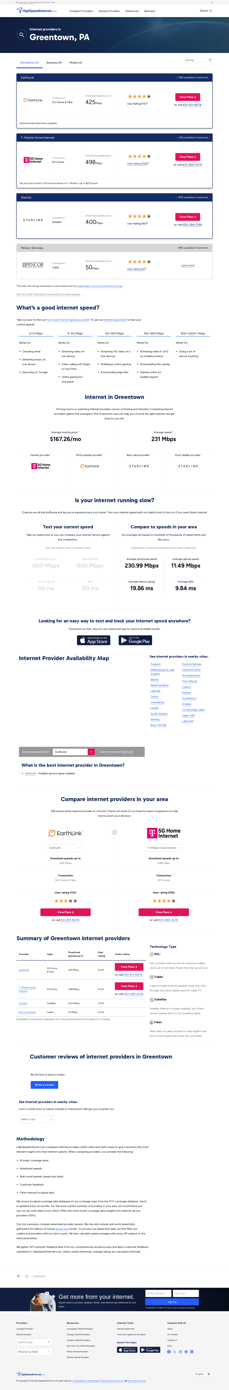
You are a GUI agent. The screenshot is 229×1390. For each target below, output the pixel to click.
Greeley (186, 704)
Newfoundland (159, 685)
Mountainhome (191, 675)
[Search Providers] (48, 1342)
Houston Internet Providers (78, 1340)
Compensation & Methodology (85, 1381)
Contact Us (172, 1340)
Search (204, 10)
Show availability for (36, 752)
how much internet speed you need (67, 319)
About (170, 1329)
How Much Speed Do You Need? (131, 1334)
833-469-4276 (192, 164)
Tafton (155, 696)
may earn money (26, 2)
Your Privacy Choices (137, 1381)
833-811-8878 (192, 105)
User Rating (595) (137, 163)
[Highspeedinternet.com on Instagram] (180, 1352)
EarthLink (127, 751)
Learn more (188, 265)
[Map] (81, 710)
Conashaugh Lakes (193, 709)
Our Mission (172, 1334)
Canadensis (157, 702)
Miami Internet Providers (77, 1351)
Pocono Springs (191, 664)
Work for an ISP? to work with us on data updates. (48, 294)
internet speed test (115, 319)
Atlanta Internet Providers (78, 1357)
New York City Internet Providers (81, 1346)
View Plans (184, 97)
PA (27, 1276)
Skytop (155, 679)
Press (169, 1346)
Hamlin (155, 708)
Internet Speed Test (125, 1329)
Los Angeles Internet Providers (80, 1329)
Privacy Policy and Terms (111, 1381)
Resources (132, 11)
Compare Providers (81, 11)
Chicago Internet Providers (78, 1334)
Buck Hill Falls (159, 725)
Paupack (156, 664)
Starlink (23, 1003)
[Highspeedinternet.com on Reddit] (186, 1352)
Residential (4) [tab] (29, 62)
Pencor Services (27, 1012)
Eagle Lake (188, 715)
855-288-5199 (192, 224)
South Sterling (159, 713)
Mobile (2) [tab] (76, 62)
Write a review (44, 1084)
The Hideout (189, 681)
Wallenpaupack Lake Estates (162, 671)
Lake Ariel (187, 721)
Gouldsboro (189, 698)
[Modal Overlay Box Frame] (114, 1299)
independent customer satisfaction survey (99, 286)
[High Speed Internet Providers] (36, 10)
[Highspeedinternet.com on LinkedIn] (191, 1352)
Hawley (186, 692)
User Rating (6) (136, 269)
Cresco (186, 686)
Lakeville (155, 690)
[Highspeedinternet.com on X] (174, 1352)
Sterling (155, 719)
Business (150, 11)
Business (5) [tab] (54, 62)
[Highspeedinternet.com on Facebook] (169, 1352)
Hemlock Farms (191, 669)
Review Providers (109, 11)
